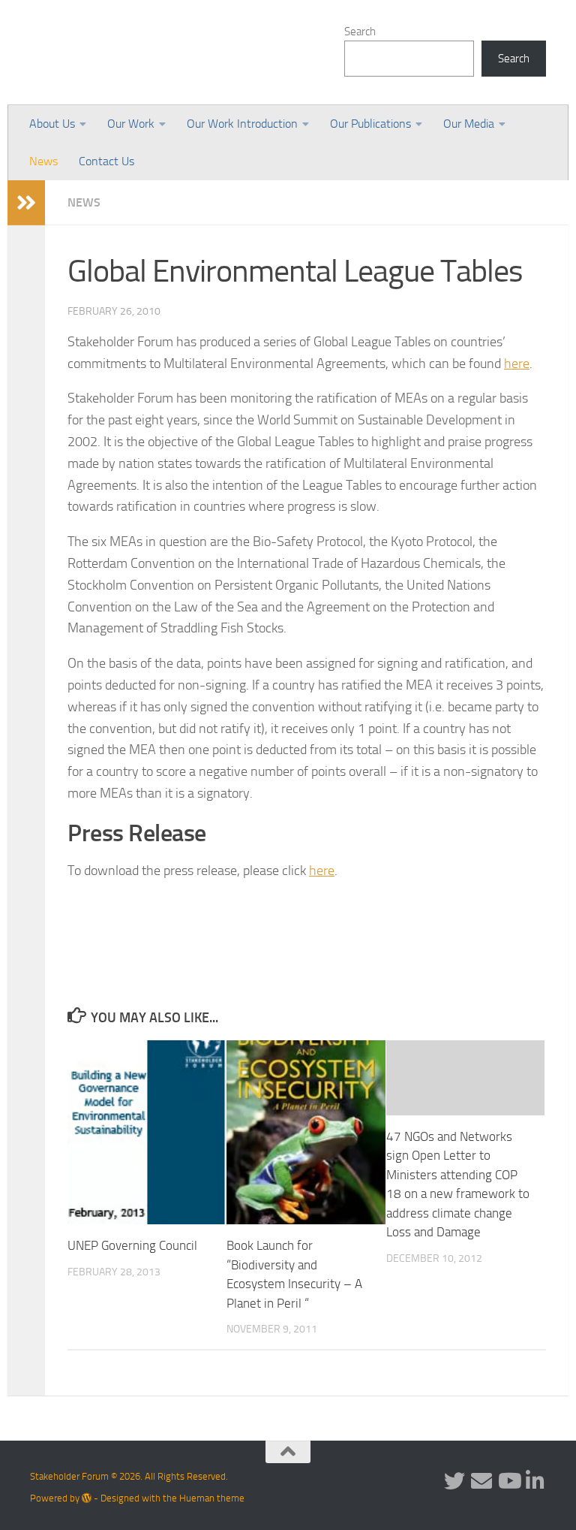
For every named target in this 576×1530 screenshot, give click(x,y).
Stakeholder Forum (155, 52)
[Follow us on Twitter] (454, 1481)
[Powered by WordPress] (87, 1498)
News (43, 161)
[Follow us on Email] (481, 1481)
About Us (52, 123)
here (517, 363)
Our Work (130, 123)
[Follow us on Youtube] (508, 1481)
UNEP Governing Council (132, 1245)
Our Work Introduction (242, 123)
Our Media (468, 123)
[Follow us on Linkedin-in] (535, 1481)
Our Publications (370, 123)
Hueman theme (211, 1498)
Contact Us (106, 161)
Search (360, 31)
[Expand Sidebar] (26, 202)
